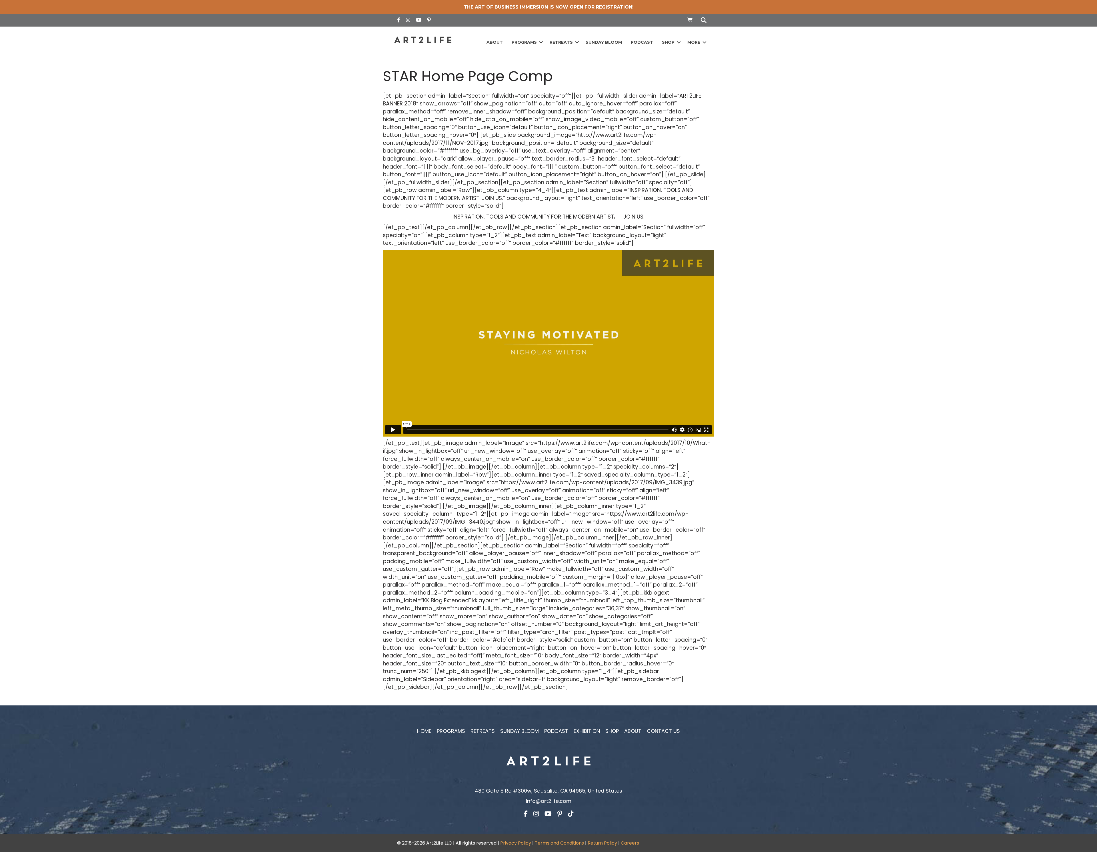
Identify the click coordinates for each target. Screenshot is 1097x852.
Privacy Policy (515, 843)
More (693, 42)
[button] (541, 42)
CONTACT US (663, 731)
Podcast (642, 42)
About (495, 42)
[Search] (702, 20)
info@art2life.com (548, 801)
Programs (524, 42)
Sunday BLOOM (604, 42)
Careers (630, 843)
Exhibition (587, 731)
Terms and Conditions (559, 843)
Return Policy (602, 843)
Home (424, 731)
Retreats (561, 42)
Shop (668, 42)
